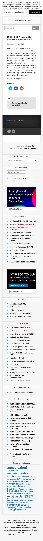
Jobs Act (24, 491)
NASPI (18, 496)
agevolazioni (17, 467)
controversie (24, 484)
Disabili (10, 489)
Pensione (28, 495)
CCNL (20, 479)
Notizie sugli (20, 257)
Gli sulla (20, 240)
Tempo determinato (25, 507)
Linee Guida (17, 377)
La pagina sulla (22, 224)
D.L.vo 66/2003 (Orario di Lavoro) (22, 434)
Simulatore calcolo (18, 358)
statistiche (13, 504)
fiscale (21, 489)
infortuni (11, 491)
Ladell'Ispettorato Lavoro (21, 244)
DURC (17, 489)
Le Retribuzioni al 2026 (18, 331)
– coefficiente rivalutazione (21, 328)
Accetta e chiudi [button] (35, 12)
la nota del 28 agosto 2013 (16, 79)
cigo (33, 479)
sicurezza (23, 500)
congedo (13, 481)
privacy (10, 498)
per (21, 346)
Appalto (25, 476)
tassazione (11, 507)
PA (21, 496)
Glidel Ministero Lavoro (22, 235)
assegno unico (12, 479)
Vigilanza (16, 509)
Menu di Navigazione (22, 20)
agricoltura (12, 470)
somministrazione (21, 502)
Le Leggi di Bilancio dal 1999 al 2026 (22, 372)
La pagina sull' (19, 228)
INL (17, 491)
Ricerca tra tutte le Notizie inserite (22, 179)
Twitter (14, 131)
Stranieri (25, 505)
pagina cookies (21, 12)
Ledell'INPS (21, 247)
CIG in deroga (27, 479)
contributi (13, 483)
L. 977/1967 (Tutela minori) (20, 441)
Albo (20, 381)
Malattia (27, 493)
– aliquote (23, 350)
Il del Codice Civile (22, 361)
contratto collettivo (24, 481)
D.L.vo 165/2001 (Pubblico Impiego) (19, 445)
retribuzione (12, 500)
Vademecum (20, 368)
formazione (29, 489)
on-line (14, 364)
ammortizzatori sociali (18, 474)
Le (22, 334)
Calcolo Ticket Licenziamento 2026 (21, 354)
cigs (8, 481)
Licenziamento (17, 493)
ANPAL (19, 477)
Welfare (25, 510)
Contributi (19, 343)
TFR (9, 509)
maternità (11, 496)
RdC (14, 498)
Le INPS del (23, 221)
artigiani (32, 477)
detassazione (29, 487)
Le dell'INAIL (17, 250)
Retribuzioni (20, 340)
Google (9, 131)
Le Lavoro (22, 253)
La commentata (20, 316)
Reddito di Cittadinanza (26, 498)
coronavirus (15, 486)
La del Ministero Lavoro (20, 232)
